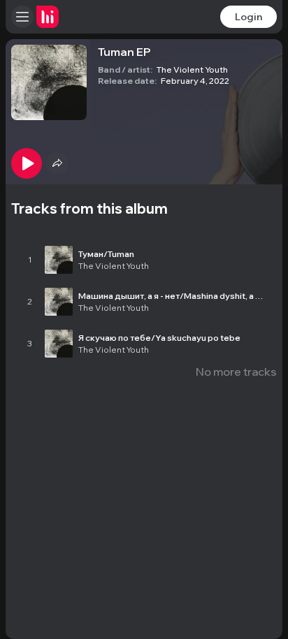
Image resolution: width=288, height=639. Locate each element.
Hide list (255, 223)
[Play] (26, 163)
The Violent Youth (192, 69)
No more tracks (236, 372)
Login (248, 16)
